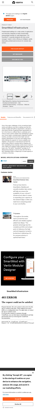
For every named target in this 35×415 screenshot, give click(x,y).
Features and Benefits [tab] (14, 117)
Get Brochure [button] (17, 54)
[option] (17, 79)
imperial (30, 161)
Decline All (18, 404)
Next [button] (31, 96)
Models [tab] (3, 117)
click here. (6, 394)
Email (5, 161)
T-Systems (16, 213)
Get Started (10, 278)
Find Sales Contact (17, 49)
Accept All (18, 399)
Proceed (10, 19)
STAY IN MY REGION (25, 19)
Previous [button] (3, 96)
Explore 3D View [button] (17, 59)
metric (24, 161)
